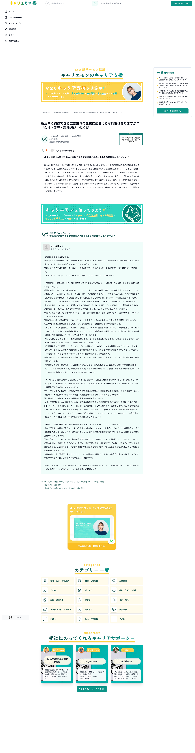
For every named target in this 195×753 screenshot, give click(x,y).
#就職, (55, 482)
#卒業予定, (83, 482)
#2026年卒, (74, 482)
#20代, (61, 482)
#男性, (102, 482)
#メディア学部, (93, 482)
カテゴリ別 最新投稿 (170, 111)
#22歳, (67, 482)
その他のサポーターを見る (90, 689)
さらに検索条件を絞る (109, 3)
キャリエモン (46, 112)
